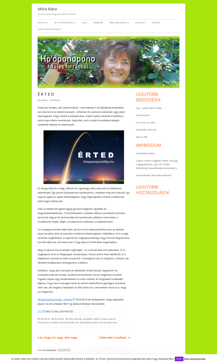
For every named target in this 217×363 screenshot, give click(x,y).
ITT (41, 311)
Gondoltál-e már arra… (147, 129)
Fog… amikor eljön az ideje (149, 108)
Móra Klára (47, 9)
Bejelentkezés (64, 350)
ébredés (78, 319)
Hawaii (104, 319)
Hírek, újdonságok (118, 22)
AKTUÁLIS (42, 22)
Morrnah (75, 322)
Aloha (71, 319)
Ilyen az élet (141, 137)
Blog (84, 22)
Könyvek (156, 22)
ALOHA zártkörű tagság (49, 29)
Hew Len (112, 319)
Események (98, 22)
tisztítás (94, 322)
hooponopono (44, 322)
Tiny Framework (49, 350)
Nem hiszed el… (143, 115)
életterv (97, 319)
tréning (102, 322)
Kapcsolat (140, 22)
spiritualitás (85, 322)
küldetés (55, 322)
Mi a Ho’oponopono (64, 22)
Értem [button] (179, 359)
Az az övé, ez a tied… (146, 122)
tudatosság (111, 322)
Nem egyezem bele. (195, 358)
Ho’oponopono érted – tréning (56, 299)
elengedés (88, 319)
